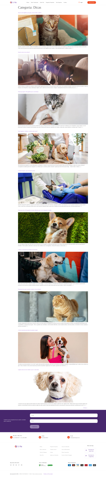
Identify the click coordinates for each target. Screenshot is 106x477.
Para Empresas (59, 2)
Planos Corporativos (65, 452)
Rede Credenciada (34, 2)
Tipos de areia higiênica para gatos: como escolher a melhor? (29, 12)
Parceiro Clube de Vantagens (67, 455)
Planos (28, 2)
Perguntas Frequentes (50, 2)
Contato (65, 2)
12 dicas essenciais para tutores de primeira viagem (28, 330)
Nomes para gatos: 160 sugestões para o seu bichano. (28, 91)
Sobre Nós (42, 2)
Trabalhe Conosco (53, 449)
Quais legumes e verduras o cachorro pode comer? (28, 131)
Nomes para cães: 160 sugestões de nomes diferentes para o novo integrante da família (34, 210)
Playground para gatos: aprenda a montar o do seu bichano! (29, 289)
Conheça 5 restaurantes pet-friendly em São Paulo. (28, 249)
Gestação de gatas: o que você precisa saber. (26, 170)
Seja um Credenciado (65, 446)
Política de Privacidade (48, 473)
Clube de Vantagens (43, 452)
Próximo (85, 407)
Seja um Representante (66, 449)
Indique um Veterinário (54, 455)
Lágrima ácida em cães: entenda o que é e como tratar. (28, 369)
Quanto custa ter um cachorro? (24, 52)
